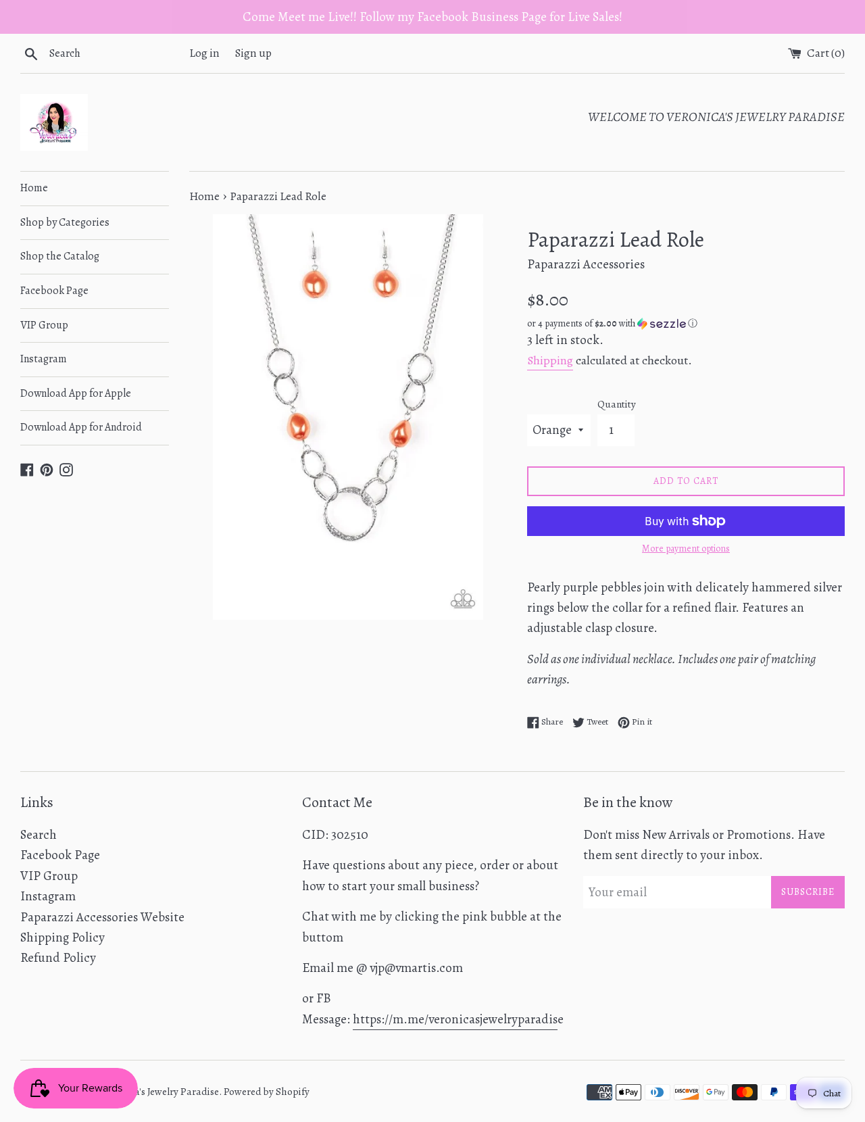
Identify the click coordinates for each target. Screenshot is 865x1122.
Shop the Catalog (59, 256)
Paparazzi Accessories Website (102, 917)
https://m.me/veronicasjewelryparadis (455, 1019)
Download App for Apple (75, 393)
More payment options (686, 548)
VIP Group (44, 325)
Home (34, 187)
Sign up (253, 53)
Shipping (550, 360)
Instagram (43, 358)
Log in (204, 53)
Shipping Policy (62, 937)
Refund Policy (58, 958)
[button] (686, 323)
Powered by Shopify (267, 1091)
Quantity (616, 404)
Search (38, 835)
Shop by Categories (64, 222)
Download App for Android (81, 427)
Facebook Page (54, 290)
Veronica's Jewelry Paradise (160, 1091)
